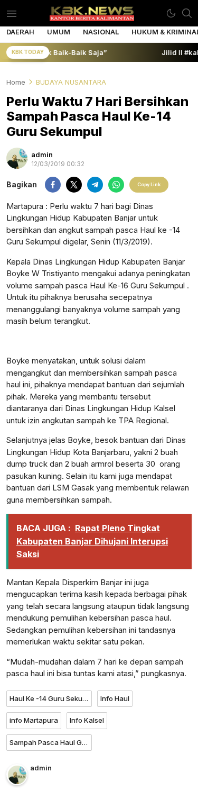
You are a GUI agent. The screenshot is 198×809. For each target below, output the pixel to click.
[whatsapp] (116, 185)
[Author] (16, 158)
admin (42, 154)
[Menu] (11, 13)
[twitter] (74, 185)
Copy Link (149, 184)
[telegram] (95, 185)
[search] (187, 13)
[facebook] (53, 185)
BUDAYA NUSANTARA (71, 82)
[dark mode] (171, 13)
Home (15, 82)
